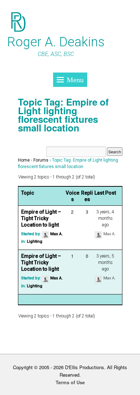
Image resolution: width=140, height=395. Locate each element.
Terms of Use (70, 382)
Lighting (34, 241)
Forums (40, 160)
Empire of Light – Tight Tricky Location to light (41, 218)
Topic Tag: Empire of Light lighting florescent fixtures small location (63, 114)
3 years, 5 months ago (105, 262)
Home (24, 160)
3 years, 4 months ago (105, 218)
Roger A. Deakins (55, 42)
